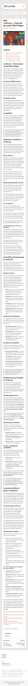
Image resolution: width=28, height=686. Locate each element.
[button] (8, 635)
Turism (5, 20)
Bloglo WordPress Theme (14, 683)
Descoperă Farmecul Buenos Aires (10, 621)
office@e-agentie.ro (6, 663)
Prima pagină (5, 13)
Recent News (4, 655)
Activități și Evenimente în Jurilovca (13, 56)
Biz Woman (4, 657)
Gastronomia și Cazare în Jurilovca (13, 58)
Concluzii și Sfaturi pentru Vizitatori (13, 60)
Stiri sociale (9, 6)
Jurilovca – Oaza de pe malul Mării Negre (14, 52)
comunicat (8, 633)
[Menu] (23, 6)
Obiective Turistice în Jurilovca (12, 54)
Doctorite (4, 654)
